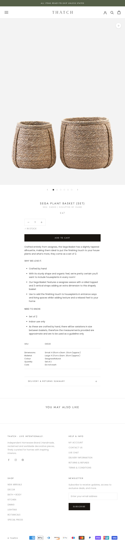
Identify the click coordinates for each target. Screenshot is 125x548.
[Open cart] (119, 12)
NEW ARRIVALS (15, 484)
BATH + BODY (14, 494)
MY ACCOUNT (76, 442)
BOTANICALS (14, 514)
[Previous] (47, 189)
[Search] (112, 12)
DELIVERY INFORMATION (80, 457)
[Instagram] (16, 460)
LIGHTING (12, 509)
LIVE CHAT (74, 452)
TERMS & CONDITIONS (80, 467)
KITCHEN (12, 499)
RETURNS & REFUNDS (79, 462)
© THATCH (13, 538)
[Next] (77, 189)
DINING (11, 504)
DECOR (11, 489)
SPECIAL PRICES (15, 519)
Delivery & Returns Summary (46, 381)
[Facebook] (9, 460)
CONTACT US (75, 447)
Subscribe (79, 506)
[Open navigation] (6, 12)
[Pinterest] (23, 460)
